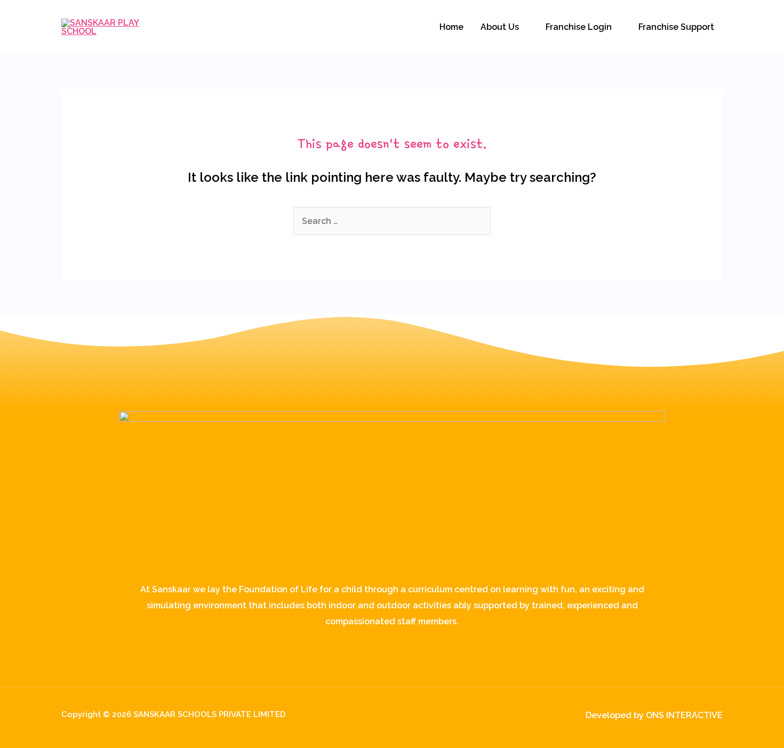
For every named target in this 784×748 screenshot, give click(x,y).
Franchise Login (579, 27)
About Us (500, 27)
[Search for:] (392, 221)
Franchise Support (676, 27)
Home (451, 27)
